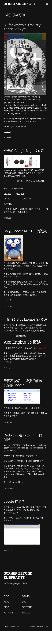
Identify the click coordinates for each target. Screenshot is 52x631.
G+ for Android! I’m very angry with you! (22, 27)
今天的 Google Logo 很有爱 (24, 151)
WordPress (44, 626)
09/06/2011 (8, 218)
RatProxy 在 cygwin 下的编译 (23, 437)
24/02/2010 (8, 422)
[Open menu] (46, 4)
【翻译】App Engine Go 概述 (25, 319)
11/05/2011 (7, 368)
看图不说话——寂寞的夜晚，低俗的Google (25, 383)
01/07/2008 (8, 550)
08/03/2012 (8, 137)
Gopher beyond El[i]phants (19, 3)
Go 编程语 (31, 353)
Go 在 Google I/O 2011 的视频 (25, 231)
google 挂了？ (14, 501)
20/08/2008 (8, 488)
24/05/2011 (8, 306)
